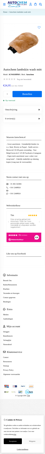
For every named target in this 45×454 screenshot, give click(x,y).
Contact (5, 357)
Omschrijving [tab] (11, 109)
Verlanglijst (7, 340)
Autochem (30, 74)
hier (15, 434)
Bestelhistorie (8, 336)
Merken (5, 315)
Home (5, 12)
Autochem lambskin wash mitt (20, 12)
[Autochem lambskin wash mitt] (22, 62)
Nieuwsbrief (7, 344)
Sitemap (6, 366)
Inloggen (6, 332)
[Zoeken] (40, 4)
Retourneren (7, 362)
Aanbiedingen (8, 319)
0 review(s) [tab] (10, 118)
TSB (28, 396)
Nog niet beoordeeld (24, 79)
